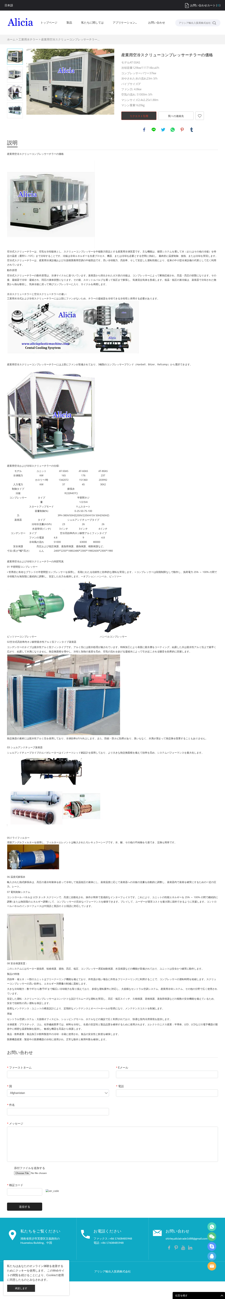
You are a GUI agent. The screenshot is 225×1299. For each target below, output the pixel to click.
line (153, 129)
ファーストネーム (19, 1067)
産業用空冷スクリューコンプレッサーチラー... (70, 39)
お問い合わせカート (203, 5)
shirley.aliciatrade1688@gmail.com (186, 1238)
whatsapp (172, 129)
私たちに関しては (92, 22)
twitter (163, 129)
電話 (120, 1086)
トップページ (48, 22)
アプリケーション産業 (126, 22)
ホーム (11, 39)
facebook (144, 129)
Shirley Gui (211, 1226)
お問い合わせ (156, 22)
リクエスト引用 (139, 116)
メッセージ (15, 1123)
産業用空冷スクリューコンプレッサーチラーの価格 (35, 153)
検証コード (15, 1185)
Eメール (122, 1067)
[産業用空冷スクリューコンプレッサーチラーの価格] (70, 82)
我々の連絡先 (176, 116)
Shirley (211, 1256)
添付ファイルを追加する (29, 1168)
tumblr (191, 129)
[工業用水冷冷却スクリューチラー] (73, 326)
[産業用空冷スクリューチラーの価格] (51, 414)
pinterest (182, 129)
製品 (69, 22)
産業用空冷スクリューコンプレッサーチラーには (34, 364)
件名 (11, 1105)
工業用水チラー (28, 39)
